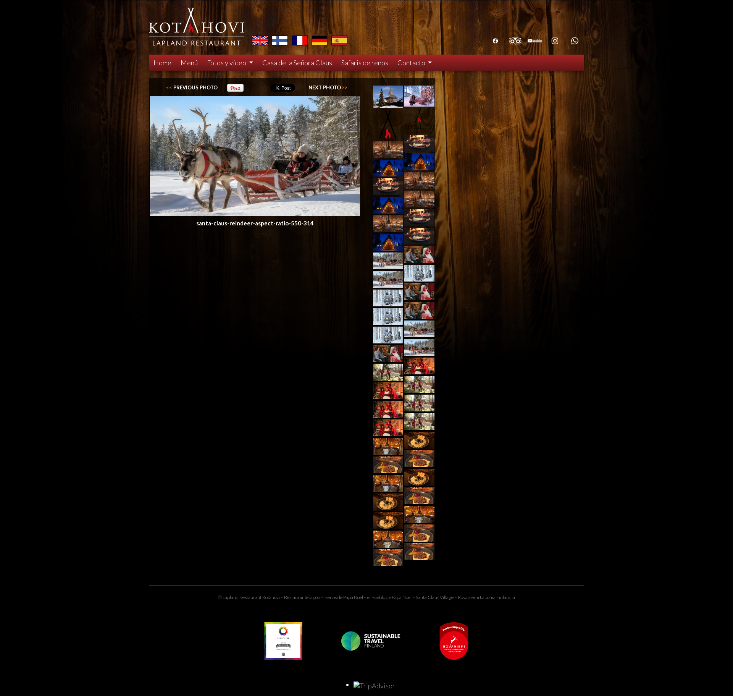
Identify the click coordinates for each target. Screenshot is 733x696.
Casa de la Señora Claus (297, 62)
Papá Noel (402, 597)
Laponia (488, 597)
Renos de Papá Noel (344, 597)
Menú (189, 62)
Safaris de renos (364, 62)
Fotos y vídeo (227, 62)
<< (192, 87)
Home (162, 62)
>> (327, 87)
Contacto (411, 62)
